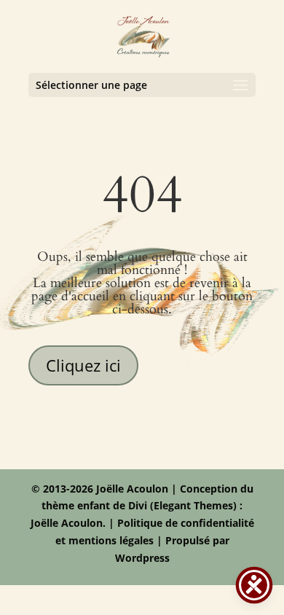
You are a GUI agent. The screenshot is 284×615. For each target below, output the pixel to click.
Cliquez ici (83, 365)
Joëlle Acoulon (67, 523)
